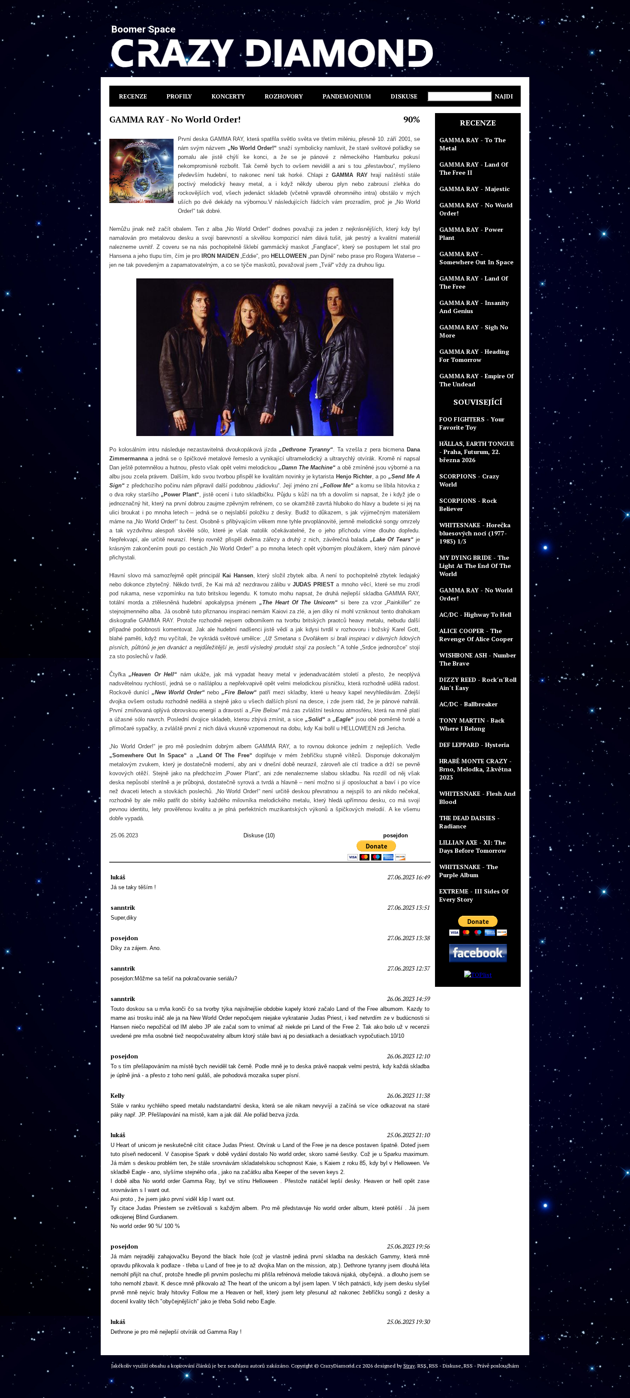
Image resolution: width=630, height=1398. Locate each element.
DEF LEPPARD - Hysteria (474, 745)
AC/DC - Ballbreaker (468, 704)
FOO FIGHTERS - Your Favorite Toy (471, 423)
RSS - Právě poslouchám (491, 1365)
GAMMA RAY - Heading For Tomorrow (474, 355)
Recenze (133, 96)
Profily (179, 96)
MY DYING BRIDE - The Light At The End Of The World (475, 565)
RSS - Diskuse (445, 1365)
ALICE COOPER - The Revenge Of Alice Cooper (476, 635)
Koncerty (228, 96)
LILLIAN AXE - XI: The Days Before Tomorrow (472, 846)
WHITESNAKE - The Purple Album (468, 871)
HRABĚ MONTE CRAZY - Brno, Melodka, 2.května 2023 (475, 769)
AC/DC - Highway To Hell (475, 614)
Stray (409, 1365)
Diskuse (404, 96)
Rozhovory (284, 96)
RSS (421, 1365)
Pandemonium (347, 96)
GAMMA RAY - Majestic (474, 189)
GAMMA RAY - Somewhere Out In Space (476, 258)
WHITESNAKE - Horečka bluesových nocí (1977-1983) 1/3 (474, 533)
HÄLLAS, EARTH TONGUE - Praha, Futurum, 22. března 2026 (476, 451)
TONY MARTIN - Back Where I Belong (471, 724)
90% (411, 119)
